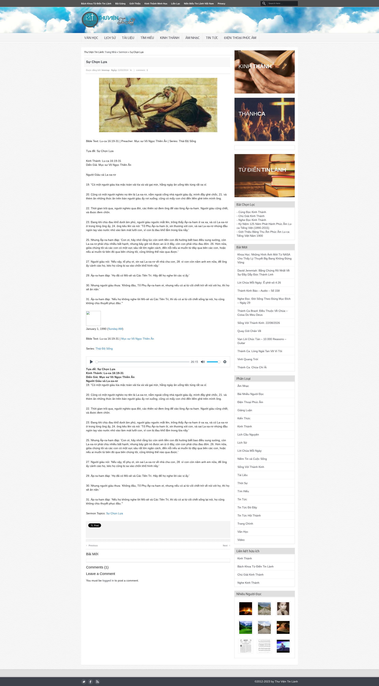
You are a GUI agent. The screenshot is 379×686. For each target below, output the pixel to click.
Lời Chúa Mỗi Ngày (249, 450)
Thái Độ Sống (104, 348)
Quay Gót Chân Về (249, 331)
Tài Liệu (128, 38)
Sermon (123, 52)
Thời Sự (242, 483)
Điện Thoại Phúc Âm (240, 38)
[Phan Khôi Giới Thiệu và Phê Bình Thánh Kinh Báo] (283, 608)
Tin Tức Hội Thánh (249, 515)
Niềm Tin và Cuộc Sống (252, 458)
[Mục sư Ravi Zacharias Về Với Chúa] (283, 646)
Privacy (221, 3)
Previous (92, 545)
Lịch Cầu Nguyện (248, 434)
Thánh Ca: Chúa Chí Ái (251, 367)
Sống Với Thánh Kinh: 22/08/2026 (258, 322)
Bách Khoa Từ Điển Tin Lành (96, 3)
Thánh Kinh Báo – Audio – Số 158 (258, 290)
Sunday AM (115, 328)
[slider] (143, 362)
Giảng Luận (244, 410)
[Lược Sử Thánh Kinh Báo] (245, 646)
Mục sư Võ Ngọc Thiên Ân (137, 338)
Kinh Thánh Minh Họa (155, 3)
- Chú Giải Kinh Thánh (251, 216)
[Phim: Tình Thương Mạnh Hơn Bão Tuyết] (245, 627)
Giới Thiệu (135, 3)
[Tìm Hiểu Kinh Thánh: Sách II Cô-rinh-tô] (264, 627)
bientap (106, 70)
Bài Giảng (120, 3)
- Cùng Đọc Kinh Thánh (251, 212)
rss (97, 681)
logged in (108, 580)
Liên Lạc (175, 3)
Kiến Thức (243, 418)
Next (226, 545)
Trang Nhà (110, 52)
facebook (90, 681)
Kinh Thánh (169, 38)
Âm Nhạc (192, 38)
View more (260, 82)
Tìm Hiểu (147, 38)
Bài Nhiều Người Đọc (250, 394)
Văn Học (91, 38)
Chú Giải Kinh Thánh (250, 574)
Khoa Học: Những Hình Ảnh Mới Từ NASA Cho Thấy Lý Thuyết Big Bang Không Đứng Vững (264, 258)
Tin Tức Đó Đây (247, 507)
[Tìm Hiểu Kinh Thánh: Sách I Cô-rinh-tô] (264, 608)
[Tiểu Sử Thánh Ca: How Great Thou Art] (264, 646)
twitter (83, 681)
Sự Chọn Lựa (114, 513)
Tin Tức (212, 38)
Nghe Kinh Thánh (248, 582)
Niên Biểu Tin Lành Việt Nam (199, 3)
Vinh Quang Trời (247, 359)
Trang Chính (245, 523)
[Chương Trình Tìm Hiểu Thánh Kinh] (245, 608)
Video (241, 539)
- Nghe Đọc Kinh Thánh (251, 219)
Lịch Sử (110, 38)
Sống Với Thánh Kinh (250, 466)
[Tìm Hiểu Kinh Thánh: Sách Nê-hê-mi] (283, 627)
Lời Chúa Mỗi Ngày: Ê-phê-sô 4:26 (259, 282)
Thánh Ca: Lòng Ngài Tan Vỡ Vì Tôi (259, 351)
